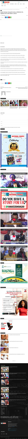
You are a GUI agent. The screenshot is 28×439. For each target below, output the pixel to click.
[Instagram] (3, 434)
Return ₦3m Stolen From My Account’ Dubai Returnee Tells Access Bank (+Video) (17, 379)
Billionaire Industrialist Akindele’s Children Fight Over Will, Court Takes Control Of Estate (23, 107)
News (2, 9)
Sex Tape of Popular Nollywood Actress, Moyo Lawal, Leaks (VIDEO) (16, 341)
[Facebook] (5, 17)
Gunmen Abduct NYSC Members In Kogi (13, 387)
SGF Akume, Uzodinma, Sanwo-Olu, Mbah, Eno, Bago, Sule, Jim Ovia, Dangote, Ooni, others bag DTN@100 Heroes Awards (14, 107)
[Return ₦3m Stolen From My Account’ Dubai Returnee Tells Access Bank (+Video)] (5, 381)
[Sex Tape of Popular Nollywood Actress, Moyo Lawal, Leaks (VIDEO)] (4, 344)
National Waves (3, 15)
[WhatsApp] (10, 17)
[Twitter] (7, 17)
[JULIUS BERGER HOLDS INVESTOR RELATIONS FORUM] (4, 337)
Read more (13, 426)
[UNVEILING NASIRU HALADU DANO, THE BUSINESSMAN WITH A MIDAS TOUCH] (4, 357)
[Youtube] (6, 434)
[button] (26, 7)
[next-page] (2, 109)
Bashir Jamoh (4, 79)
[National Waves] (0, 15)
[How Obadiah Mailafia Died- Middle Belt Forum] (4, 350)
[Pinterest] (9, 17)
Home (1, 9)
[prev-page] (0, 109)
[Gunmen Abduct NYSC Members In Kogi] (4, 103)
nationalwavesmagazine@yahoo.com (12, 430)
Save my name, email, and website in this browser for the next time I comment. (10, 127)
